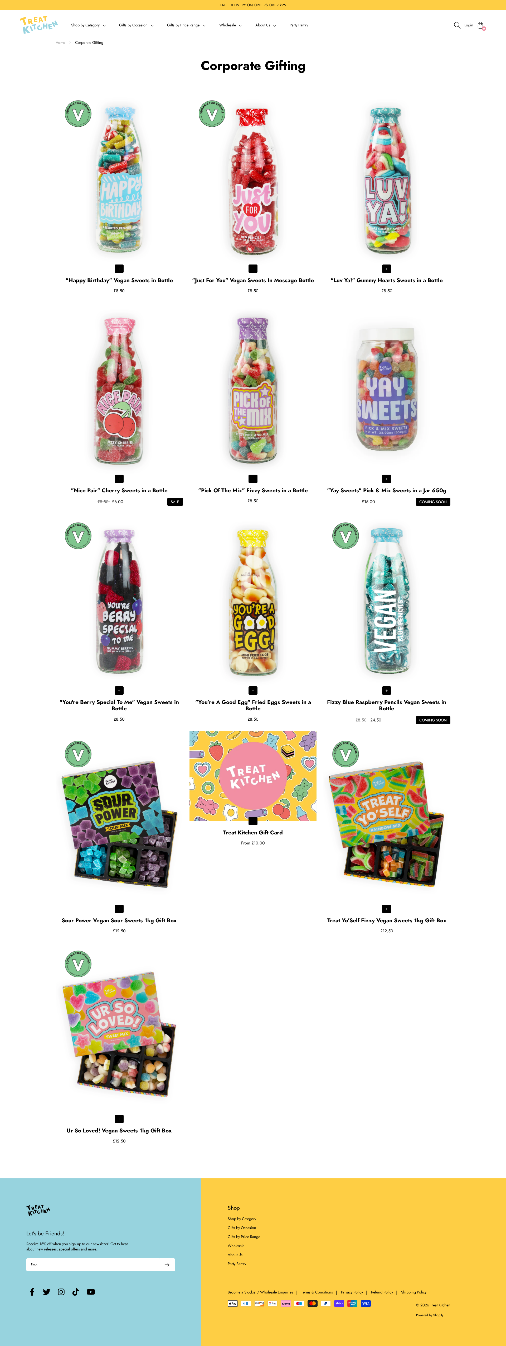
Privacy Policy (352, 1292)
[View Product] (119, 192)
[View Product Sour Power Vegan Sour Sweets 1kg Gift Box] (119, 832)
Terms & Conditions (317, 1292)
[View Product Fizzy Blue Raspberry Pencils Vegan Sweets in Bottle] (386, 618)
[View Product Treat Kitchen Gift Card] (253, 788)
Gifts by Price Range (244, 1236)
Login (468, 25)
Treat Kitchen (440, 1305)
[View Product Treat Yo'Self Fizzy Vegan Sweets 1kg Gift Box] (386, 832)
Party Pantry (299, 25)
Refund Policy (382, 1292)
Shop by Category (242, 1218)
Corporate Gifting (89, 42)
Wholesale (236, 1245)
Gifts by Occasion (242, 1227)
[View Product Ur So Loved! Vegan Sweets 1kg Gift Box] (119, 1042)
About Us (235, 1254)
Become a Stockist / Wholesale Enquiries (260, 1292)
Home (60, 42)
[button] (88, 25)
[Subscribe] (167, 1264)
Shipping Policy (413, 1292)
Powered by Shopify (429, 1315)
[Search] (457, 25)
